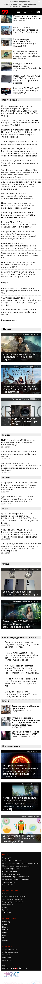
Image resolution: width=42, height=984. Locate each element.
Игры (5, 508)
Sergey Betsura (18, 711)
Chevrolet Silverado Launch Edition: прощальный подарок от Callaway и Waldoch (19, 312)
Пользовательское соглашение (16, 879)
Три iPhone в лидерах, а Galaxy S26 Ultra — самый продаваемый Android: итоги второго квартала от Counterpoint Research (20, 173)
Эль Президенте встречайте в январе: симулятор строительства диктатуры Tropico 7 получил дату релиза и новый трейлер (21, 185)
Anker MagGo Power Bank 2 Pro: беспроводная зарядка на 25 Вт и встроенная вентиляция (18, 214)
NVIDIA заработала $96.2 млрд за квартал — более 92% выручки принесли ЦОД (18, 264)
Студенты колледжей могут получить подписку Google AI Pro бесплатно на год (22, 644)
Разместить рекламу (11, 874)
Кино (4, 907)
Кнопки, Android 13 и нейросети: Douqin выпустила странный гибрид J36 (20, 290)
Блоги (5, 701)
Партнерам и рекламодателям (15, 877)
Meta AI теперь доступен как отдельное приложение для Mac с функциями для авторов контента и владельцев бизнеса (22, 656)
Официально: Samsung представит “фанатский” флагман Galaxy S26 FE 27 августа (22, 694)
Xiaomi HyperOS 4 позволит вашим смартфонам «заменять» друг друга (19, 142)
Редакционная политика (12, 860)
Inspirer (15, 727)
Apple (4, 924)
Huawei (5, 930)
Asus (4, 935)
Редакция (6, 858)
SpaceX (5, 910)
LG (3, 938)
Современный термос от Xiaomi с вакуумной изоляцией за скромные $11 (19, 255)
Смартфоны (7, 955)
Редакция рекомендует (12, 902)
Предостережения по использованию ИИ (20, 863)
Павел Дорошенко (20, 736)
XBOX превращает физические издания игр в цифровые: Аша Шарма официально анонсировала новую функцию (21, 301)
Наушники (6, 957)
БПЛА (4, 894)
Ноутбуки (6, 960)
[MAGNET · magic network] (12, 975)
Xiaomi (5, 927)
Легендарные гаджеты (12, 899)
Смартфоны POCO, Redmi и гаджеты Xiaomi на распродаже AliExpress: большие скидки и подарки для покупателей (19, 486)
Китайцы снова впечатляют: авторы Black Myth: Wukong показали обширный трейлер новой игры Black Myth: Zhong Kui (22, 669)
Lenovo (5, 940)
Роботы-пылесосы (10, 952)
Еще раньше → (9, 320)
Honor (4, 932)
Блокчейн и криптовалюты (14, 896)
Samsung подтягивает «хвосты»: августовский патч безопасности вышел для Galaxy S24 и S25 (18, 274)
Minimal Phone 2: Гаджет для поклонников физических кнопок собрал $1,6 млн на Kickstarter (18, 224)
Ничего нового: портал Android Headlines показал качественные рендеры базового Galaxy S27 (18, 205)
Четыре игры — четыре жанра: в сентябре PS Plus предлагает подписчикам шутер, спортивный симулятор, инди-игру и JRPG (18, 235)
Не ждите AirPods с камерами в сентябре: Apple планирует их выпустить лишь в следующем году (21, 682)
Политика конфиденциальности (16, 866)
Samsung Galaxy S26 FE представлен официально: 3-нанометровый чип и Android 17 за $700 (20, 122)
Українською (7, 885)
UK (3, 966)
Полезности (7, 904)
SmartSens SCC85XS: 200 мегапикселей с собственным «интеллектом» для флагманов (17, 196)
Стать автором (8, 882)
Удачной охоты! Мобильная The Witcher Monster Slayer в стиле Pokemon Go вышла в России (17, 498)
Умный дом (7, 913)
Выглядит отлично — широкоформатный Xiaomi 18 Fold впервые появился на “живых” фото (19, 245)
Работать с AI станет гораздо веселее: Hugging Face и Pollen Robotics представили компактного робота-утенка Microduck (20, 133)
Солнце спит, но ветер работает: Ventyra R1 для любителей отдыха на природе (19, 162)
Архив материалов (10, 869)
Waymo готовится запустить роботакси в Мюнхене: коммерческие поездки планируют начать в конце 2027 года (21, 466)
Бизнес (6, 435)
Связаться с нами (9, 871)
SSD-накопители (9, 949)
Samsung (6, 922)
